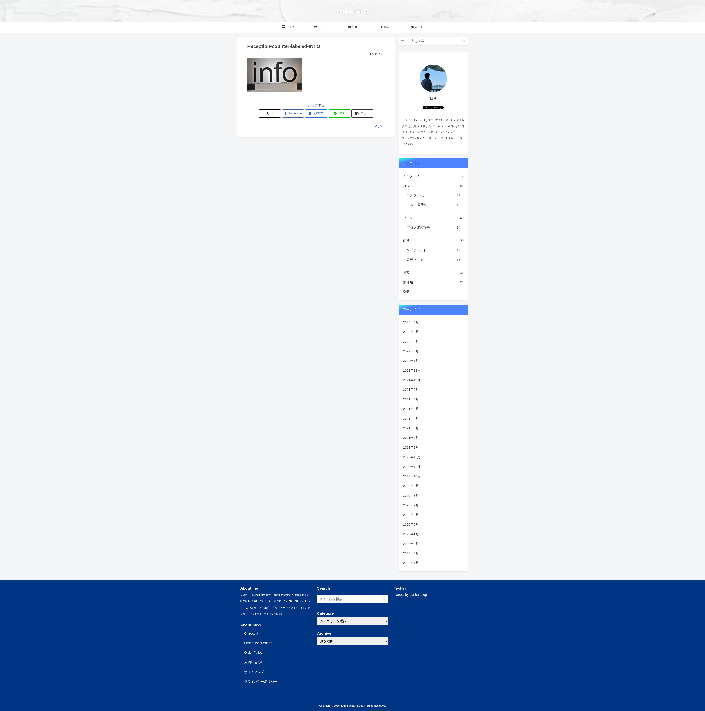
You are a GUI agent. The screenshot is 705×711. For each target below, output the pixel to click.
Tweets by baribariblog (410, 595)
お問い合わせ (254, 662)
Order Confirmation (258, 643)
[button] (362, 113)
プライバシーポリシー (260, 681)
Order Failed (253, 652)
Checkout (251, 633)
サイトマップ (254, 672)
